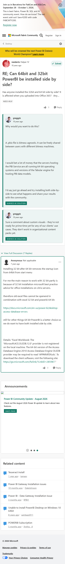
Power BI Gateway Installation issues (27, 484)
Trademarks (7, 553)
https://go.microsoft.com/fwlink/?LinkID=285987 (29, 361)
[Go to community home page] (23, 35)
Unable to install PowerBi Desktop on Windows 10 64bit (34, 509)
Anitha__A (28, 526)
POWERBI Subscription (20, 522)
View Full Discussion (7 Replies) (18, 253)
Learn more (38, 54)
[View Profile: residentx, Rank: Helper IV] (6, 63)
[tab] (31, 450)
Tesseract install (16, 472)
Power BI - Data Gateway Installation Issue (30, 495)
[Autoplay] (27, 450)
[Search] (41, 35)
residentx (15, 61)
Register (49, 35)
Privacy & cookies (28, 547)
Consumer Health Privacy (41, 557)
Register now (10, 24)
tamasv (23, 476)
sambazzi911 (27, 514)
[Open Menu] (60, 44)
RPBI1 (26, 499)
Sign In (58, 35)
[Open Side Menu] (4, 35)
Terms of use (45, 547)
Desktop (8, 44)
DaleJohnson (31, 487)
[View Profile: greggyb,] (8, 120)
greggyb (17, 118)
